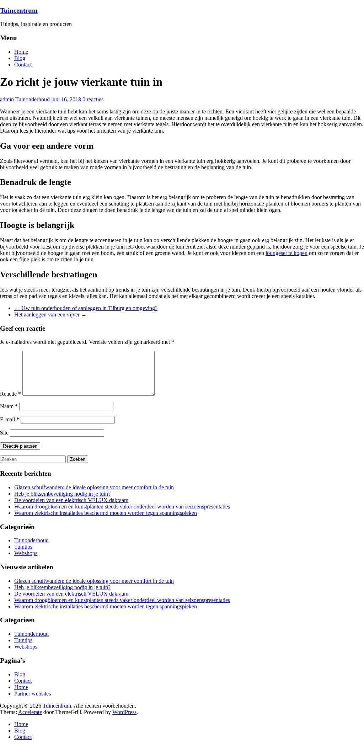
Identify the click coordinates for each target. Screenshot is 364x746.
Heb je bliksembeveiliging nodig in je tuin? (62, 494)
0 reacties (92, 99)
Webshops (25, 553)
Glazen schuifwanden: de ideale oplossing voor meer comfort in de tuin (94, 487)
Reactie (10, 394)
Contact (23, 65)
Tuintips (23, 547)
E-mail (9, 419)
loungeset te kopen (286, 253)
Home (21, 52)
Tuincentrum (19, 10)
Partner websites (32, 694)
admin (7, 99)
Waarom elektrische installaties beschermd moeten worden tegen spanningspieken (105, 513)
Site (4, 433)
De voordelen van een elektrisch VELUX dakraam (71, 500)
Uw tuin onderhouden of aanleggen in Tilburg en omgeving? (85, 308)
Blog (19, 58)
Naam (9, 406)
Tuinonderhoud (32, 99)
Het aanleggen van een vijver (50, 314)
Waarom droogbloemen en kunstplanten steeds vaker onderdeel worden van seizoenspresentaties (122, 506)
